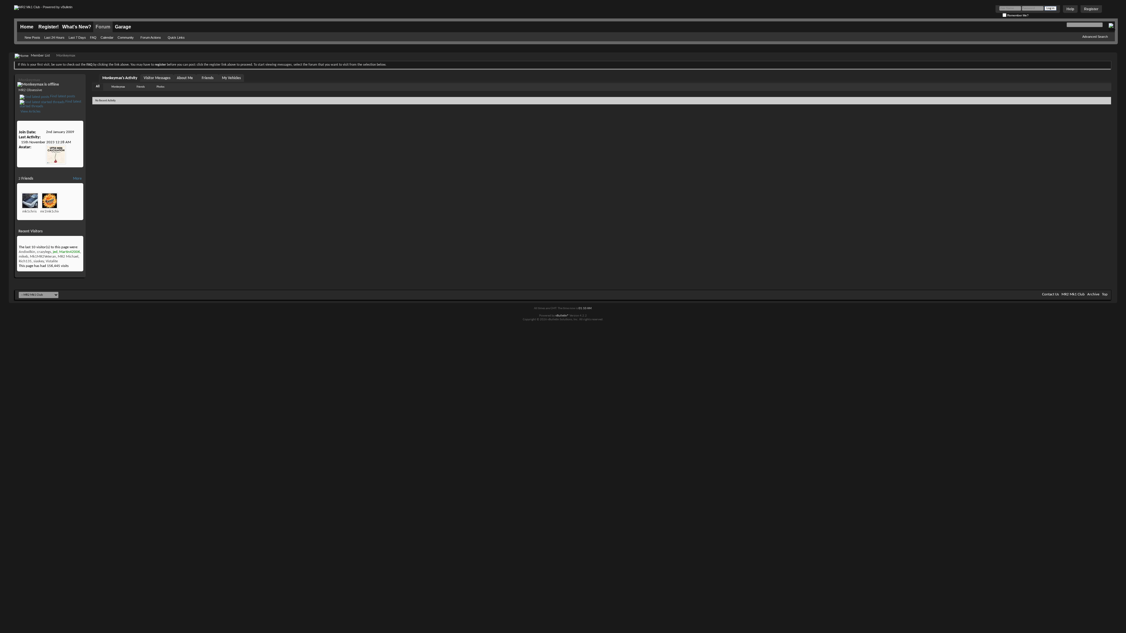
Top (1105, 294)
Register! (48, 26)
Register (1091, 9)
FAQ (93, 37)
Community (126, 37)
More (77, 179)
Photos (161, 87)
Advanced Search (1095, 36)
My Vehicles (231, 78)
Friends (207, 78)
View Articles (30, 111)
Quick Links (176, 37)
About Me (185, 78)
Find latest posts (62, 96)
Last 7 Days (77, 37)
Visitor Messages (157, 78)
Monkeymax (118, 87)
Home (26, 26)
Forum (103, 26)
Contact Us (1050, 294)
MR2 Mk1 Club (1073, 294)
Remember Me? (1017, 15)
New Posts (32, 37)
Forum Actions (150, 37)
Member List (40, 55)
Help (1070, 9)
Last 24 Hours (54, 37)
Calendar (107, 37)
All (98, 86)
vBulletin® (562, 315)
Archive (1093, 294)
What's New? (76, 26)
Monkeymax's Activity (119, 78)
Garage (123, 26)
